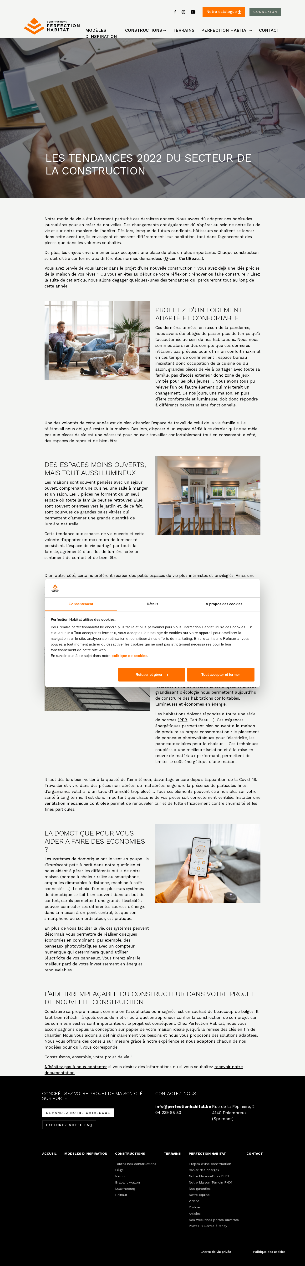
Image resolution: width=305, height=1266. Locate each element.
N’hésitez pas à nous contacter (76, 1066)
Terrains (183, 30)
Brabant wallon (127, 1182)
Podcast (195, 1207)
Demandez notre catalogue (78, 1113)
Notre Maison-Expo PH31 (209, 1176)
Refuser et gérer (149, 674)
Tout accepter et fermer (220, 674)
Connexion (265, 12)
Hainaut (121, 1195)
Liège (119, 1170)
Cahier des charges (204, 1170)
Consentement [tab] (81, 604)
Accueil (49, 1153)
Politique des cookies (269, 1252)
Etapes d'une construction (210, 1164)
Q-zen (171, 258)
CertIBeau (189, 258)
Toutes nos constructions (135, 1164)
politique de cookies (129, 655)
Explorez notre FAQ (69, 1125)
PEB (183, 720)
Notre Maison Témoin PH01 (210, 1182)
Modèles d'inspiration (101, 33)
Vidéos (194, 1201)
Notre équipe (199, 1195)
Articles (195, 1213)
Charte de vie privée (216, 1252)
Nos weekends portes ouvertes (214, 1220)
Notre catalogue (222, 11)
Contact (269, 30)
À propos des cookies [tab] (224, 604)
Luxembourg (125, 1188)
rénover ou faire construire (218, 274)
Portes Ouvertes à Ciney (208, 1226)
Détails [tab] (152, 604)
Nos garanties (200, 1188)
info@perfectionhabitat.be (180, 1106)
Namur (120, 1176)
